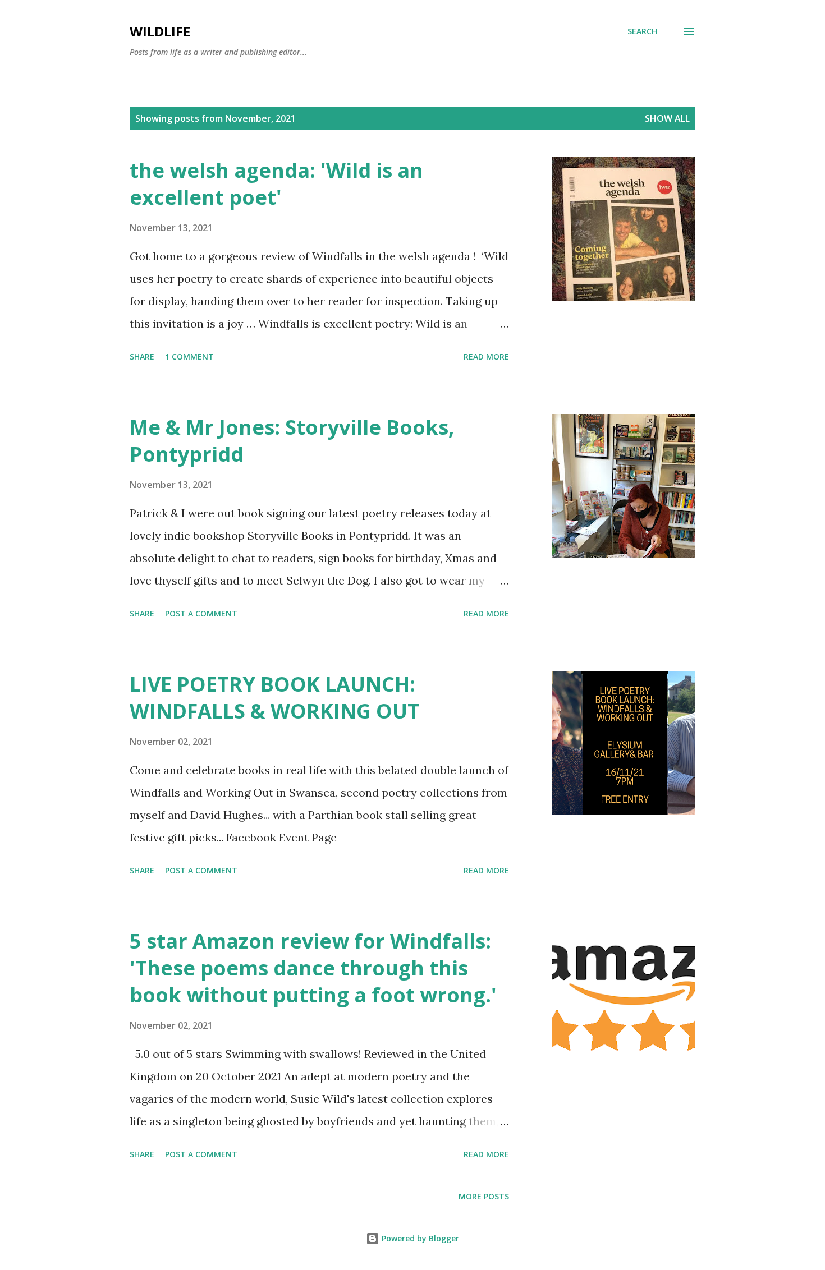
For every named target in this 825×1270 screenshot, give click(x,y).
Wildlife (160, 31)
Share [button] (142, 356)
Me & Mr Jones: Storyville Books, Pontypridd (292, 440)
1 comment (189, 356)
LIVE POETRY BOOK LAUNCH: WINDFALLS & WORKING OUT (274, 697)
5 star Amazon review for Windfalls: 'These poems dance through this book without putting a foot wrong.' (313, 968)
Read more (486, 356)
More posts (484, 1196)
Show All (667, 118)
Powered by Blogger (419, 1238)
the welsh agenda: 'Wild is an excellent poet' (276, 184)
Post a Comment (201, 613)
